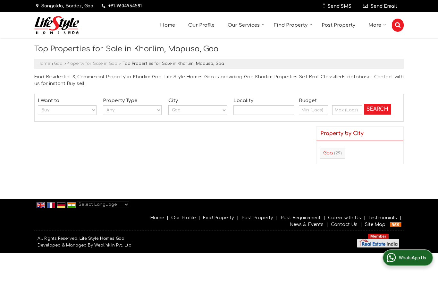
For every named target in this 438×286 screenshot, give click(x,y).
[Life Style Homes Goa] (56, 25)
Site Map (375, 224)
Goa (58, 63)
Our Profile (201, 25)
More (374, 25)
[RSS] (395, 224)
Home (167, 25)
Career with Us (344, 217)
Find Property (290, 25)
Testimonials (382, 217)
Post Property (338, 25)
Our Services (244, 25)
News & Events (307, 224)
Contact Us (344, 224)
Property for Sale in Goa (91, 63)
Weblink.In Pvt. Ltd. (113, 245)
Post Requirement (301, 217)
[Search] (398, 25)
